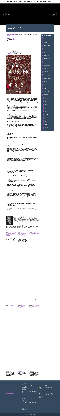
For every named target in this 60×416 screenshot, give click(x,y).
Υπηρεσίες (26, 1)
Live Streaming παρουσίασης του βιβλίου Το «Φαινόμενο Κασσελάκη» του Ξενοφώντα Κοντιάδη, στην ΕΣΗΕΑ (34, 374)
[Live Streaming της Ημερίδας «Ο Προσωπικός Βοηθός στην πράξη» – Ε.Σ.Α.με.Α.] (25, 395)
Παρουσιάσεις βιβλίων (10, 25)
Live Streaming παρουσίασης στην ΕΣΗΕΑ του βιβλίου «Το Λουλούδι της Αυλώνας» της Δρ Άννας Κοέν (11, 374)
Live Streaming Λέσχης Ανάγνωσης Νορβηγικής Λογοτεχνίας (22, 373)
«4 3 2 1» (9, 35)
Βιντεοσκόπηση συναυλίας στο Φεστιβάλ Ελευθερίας (33, 385)
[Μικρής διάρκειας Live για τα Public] (41, 385)
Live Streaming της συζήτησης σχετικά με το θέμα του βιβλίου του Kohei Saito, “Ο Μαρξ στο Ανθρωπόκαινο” (11, 239)
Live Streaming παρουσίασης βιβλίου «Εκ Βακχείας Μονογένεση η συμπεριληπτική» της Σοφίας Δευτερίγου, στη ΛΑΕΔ (34, 301)
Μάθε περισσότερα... (10, 393)
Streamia (34, 414)
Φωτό (29, 1)
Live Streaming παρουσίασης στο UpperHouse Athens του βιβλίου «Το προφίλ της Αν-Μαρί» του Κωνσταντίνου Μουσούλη (22, 241)
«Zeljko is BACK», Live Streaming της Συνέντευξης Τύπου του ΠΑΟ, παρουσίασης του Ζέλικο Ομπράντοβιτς (33, 401)
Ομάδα (36, 1)
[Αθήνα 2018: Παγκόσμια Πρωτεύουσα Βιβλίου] (41, 390)
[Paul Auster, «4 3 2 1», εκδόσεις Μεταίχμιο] (18, 74)
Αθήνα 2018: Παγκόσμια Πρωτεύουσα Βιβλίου (48, 387)
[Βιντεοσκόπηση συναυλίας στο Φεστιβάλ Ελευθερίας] (25, 387)
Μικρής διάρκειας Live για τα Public (49, 385)
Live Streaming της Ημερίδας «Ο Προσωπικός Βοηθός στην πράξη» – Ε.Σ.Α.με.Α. (33, 392)
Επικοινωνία (39, 1)
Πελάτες (33, 1)
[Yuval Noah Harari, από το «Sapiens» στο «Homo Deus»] (41, 396)
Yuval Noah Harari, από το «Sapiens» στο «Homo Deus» (49, 394)
